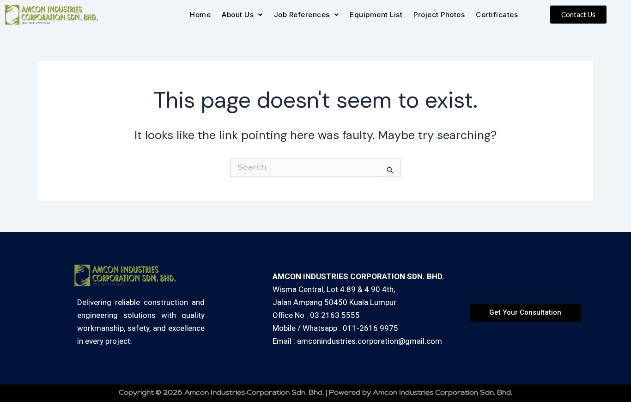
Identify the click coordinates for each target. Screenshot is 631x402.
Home (200, 14)
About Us (238, 14)
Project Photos (439, 14)
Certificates (497, 14)
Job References (302, 14)
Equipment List (376, 14)
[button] (242, 14)
